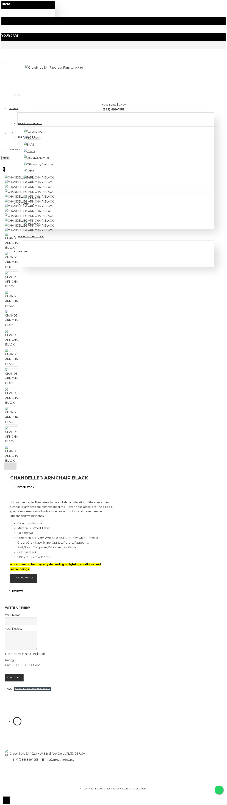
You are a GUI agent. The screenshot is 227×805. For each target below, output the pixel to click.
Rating (9, 660)
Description (25, 487)
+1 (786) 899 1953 (27, 759)
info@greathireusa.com (61, 759)
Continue (13, 677)
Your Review (13, 628)
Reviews (17, 591)
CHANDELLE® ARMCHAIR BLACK (32, 688)
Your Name (12, 615)
